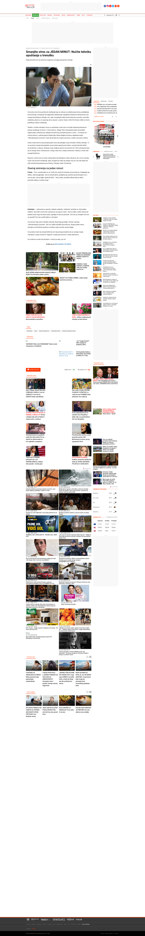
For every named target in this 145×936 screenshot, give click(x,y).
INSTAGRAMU (59, 244)
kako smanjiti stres (44, 331)
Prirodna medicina (45, 18)
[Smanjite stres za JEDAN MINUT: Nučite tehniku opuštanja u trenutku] (58, 86)
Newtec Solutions (109, 933)
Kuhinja (49, 15)
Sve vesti (96, 215)
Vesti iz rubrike (31, 692)
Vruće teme (30, 336)
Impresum (28, 928)
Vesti (27, 18)
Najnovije (96, 101)
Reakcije (110, 101)
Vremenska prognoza (100, 489)
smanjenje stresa (55, 331)
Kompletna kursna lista (111, 517)
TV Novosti (89, 15)
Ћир (116, 6)
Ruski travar (55, 18)
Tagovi (28, 327)
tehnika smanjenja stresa (68, 331)
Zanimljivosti (71, 15)
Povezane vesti (31, 657)
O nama (79, 924)
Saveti (32, 18)
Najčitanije (104, 101)
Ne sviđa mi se (83, 369)
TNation (116, 933)
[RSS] (117, 215)
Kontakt (34, 928)
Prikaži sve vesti (98, 116)
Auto (83, 15)
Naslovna (28, 15)
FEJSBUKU (68, 244)
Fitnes (37, 18)
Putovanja (57, 15)
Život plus (43, 15)
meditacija (29, 331)
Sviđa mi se (69, 369)
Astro (63, 15)
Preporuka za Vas (31, 300)
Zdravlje (35, 15)
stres (35, 331)
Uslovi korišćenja (86, 924)
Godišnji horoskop (108, 151)
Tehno (78, 15)
